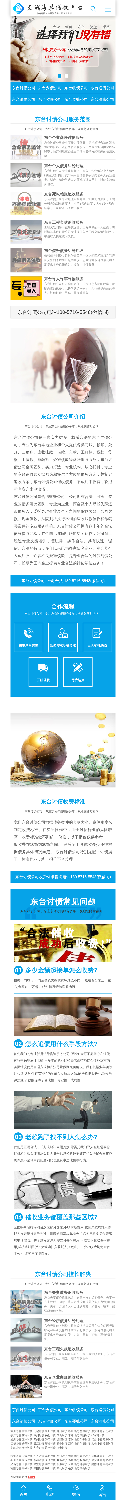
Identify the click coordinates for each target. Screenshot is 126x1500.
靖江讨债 (50, 1443)
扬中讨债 (62, 1443)
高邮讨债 (15, 1447)
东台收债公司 (76, 88)
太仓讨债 (96, 1443)
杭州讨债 (15, 1456)
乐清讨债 (50, 1460)
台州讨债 (62, 1456)
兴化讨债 (50, 1435)
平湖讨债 (27, 1468)
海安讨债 (62, 1447)
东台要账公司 (76, 99)
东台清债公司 (23, 99)
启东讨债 (108, 1439)
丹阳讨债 (27, 1443)
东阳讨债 (39, 1468)
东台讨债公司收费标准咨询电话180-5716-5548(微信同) (63, 877)
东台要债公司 (50, 88)
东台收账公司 (50, 99)
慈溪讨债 (108, 1460)
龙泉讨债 (85, 1464)
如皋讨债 (85, 1439)
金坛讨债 (27, 1447)
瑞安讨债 (96, 1460)
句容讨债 (39, 1447)
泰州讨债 (39, 1435)
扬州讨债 (62, 1431)
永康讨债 (85, 1460)
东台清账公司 (102, 99)
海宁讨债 (50, 1464)
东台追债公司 (102, 88)
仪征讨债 (85, 1443)
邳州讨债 (39, 1439)
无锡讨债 (39, 1431)
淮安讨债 (96, 1431)
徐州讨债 (73, 1431)
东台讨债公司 (23, 88)
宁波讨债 (27, 1456)
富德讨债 (108, 1464)
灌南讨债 (50, 1447)
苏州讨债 (15, 1431)
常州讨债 (50, 1431)
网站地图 (15, 1477)
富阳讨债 (15, 1468)
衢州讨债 (15, 1460)
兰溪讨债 (73, 1464)
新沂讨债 (73, 1443)
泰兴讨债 (73, 1439)
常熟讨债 (73, 1435)
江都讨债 (15, 1443)
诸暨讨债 (39, 1464)
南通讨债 (27, 1435)
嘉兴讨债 (85, 1456)
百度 (24, 1477)
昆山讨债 (96, 1439)
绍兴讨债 (39, 1456)
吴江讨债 (39, 1443)
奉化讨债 (62, 1468)
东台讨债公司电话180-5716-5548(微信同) (63, 312)
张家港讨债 (98, 1435)
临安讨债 (73, 1468)
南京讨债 (27, 1431)
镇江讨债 (15, 1435)
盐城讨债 (85, 1431)
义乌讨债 (15, 1464)
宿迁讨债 (108, 1431)
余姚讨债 (39, 1460)
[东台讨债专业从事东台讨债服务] (49, 8)
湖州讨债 (73, 1456)
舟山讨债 (108, 1456)
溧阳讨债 (62, 1439)
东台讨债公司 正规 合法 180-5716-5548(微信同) (63, 580)
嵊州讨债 (50, 1468)
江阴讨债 (85, 1435)
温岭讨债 (73, 1460)
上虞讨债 (27, 1464)
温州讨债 (50, 1456)
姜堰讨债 (108, 1443)
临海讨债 (62, 1460)
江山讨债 (85, 1468)
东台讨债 (62, 1435)
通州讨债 (15, 1439)
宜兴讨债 (27, 1439)
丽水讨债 (27, 1460)
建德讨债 (96, 1464)
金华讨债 (96, 1456)
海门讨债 (50, 1439)
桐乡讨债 (62, 1464)
